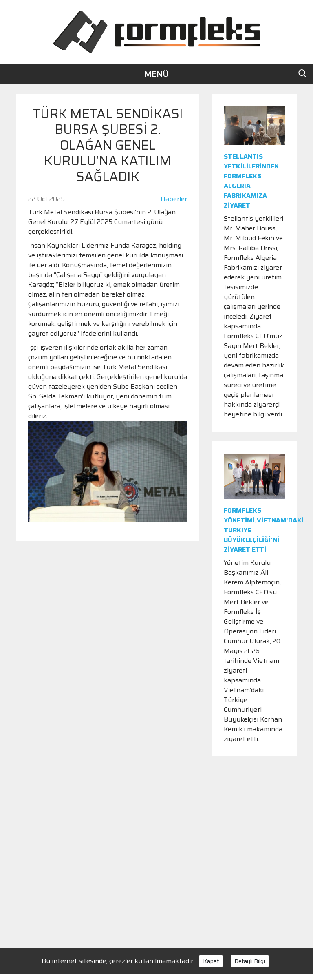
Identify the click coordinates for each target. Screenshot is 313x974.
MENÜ (156, 74)
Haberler (174, 199)
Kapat (211, 960)
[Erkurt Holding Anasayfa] (156, 31)
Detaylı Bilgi (249, 960)
